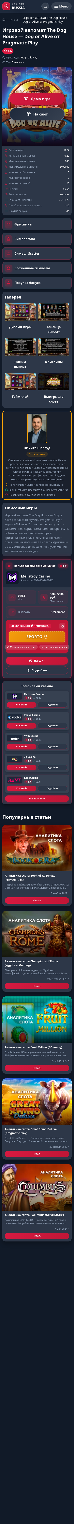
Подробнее (52, 704)
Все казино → (37, 798)
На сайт (40, 114)
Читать (37, 900)
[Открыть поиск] (45, 6)
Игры (14, 20)
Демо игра (41, 98)
